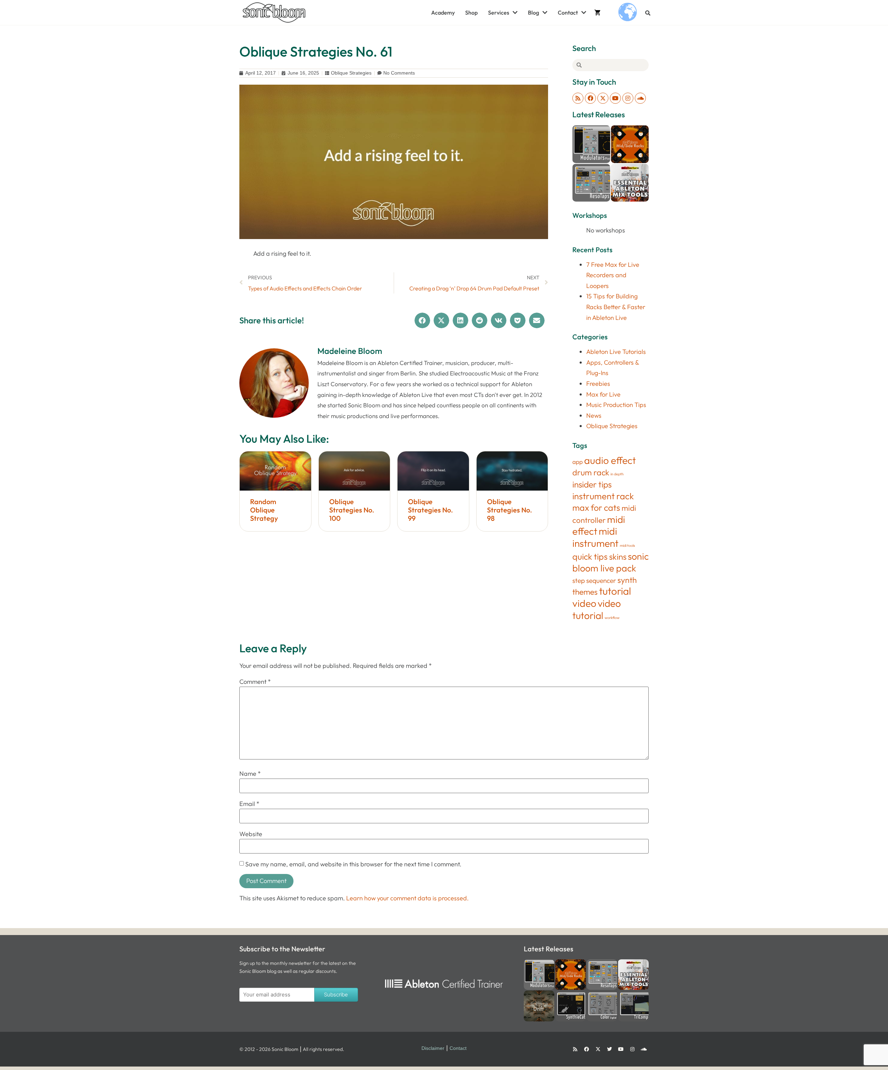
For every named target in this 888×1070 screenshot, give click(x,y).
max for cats (596, 507)
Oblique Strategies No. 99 (430, 510)
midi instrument (595, 537)
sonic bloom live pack (610, 562)
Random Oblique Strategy (264, 510)
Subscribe (336, 994)
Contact (568, 12)
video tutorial (596, 609)
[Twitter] (609, 1049)
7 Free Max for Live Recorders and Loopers (612, 275)
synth (627, 580)
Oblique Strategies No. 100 (351, 510)
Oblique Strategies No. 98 (509, 510)
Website (250, 834)
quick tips (590, 556)
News (593, 415)
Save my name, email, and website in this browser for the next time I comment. (353, 864)
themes (585, 592)
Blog (533, 12)
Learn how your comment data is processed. (407, 898)
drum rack (590, 472)
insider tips (592, 484)
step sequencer (594, 580)
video (584, 603)
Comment (255, 682)
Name (250, 774)
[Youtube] (615, 98)
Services (498, 12)
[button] (647, 13)
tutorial (615, 591)
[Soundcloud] (640, 98)
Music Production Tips (616, 405)
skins (617, 556)
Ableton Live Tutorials (616, 352)
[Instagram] (627, 98)
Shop (471, 12)
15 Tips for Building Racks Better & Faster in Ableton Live (615, 306)
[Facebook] (590, 98)
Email (249, 804)
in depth (617, 474)
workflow (612, 617)
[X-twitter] (602, 98)
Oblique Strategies (351, 73)
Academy (443, 12)
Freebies (598, 384)
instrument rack (603, 496)
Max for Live (603, 394)
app (577, 461)
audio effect (610, 460)
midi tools (627, 545)
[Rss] (577, 98)
